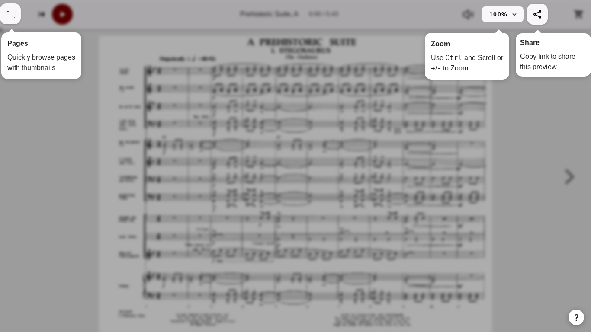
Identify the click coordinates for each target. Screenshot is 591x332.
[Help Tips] (576, 317)
